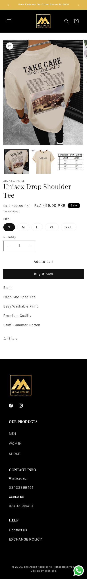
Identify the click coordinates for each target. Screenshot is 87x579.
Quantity (9, 237)
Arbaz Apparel (38, 566)
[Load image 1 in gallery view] (16, 162)
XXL (68, 227)
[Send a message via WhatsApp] (78, 571)
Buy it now (43, 274)
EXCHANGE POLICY (25, 539)
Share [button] (13, 338)
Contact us (18, 530)
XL (52, 227)
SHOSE (14, 454)
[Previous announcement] (8, 5)
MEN (12, 433)
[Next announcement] (79, 5)
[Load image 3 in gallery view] (70, 162)
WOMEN (15, 443)
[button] (9, 21)
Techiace (50, 570)
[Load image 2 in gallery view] (43, 162)
